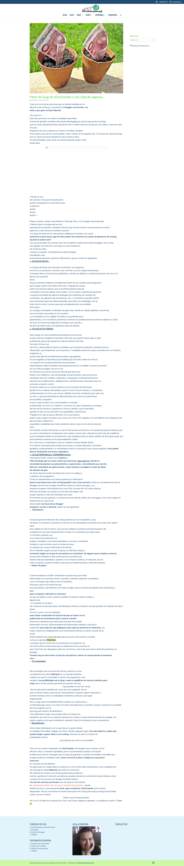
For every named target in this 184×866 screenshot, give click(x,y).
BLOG (72, 15)
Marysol (35, 100)
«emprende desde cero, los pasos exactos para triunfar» (58, 785)
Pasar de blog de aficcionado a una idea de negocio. (66, 97)
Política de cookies (38, 846)
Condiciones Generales (40, 844)
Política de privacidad (39, 848)
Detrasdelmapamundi (86, 863)
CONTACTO (163, 2)
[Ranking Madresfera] (139, 46)
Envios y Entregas (38, 832)
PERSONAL (99, 15)
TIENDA (34, 835)
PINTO (88, 15)
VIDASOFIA (112, 15)
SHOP (79, 15)
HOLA (65, 15)
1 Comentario (43, 100)
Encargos (34, 830)
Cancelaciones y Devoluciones (43, 827)
